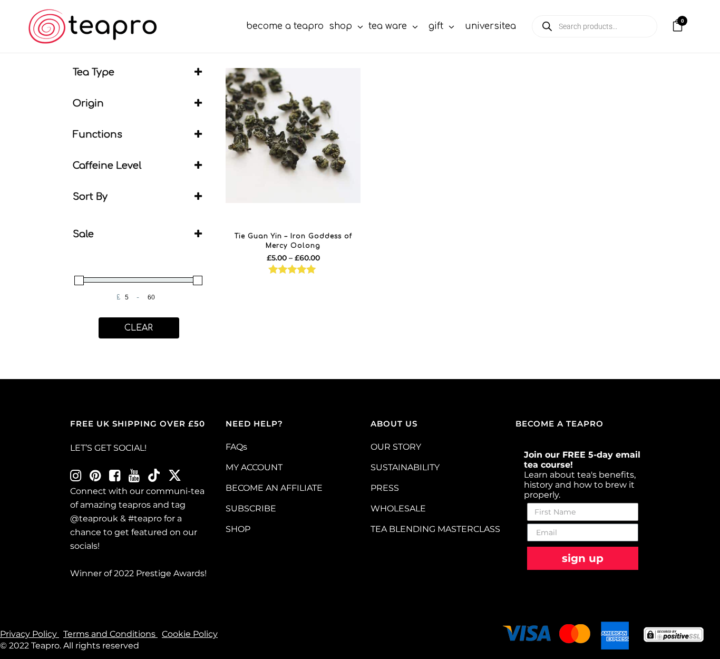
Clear (138, 328)
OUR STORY (396, 447)
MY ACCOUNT (254, 467)
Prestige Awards (170, 573)
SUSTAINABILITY (405, 467)
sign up (583, 558)
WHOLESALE (398, 508)
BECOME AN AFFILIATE (274, 488)
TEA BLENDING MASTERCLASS (435, 529)
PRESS (385, 488)
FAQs (236, 447)
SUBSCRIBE (251, 508)
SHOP (238, 529)
